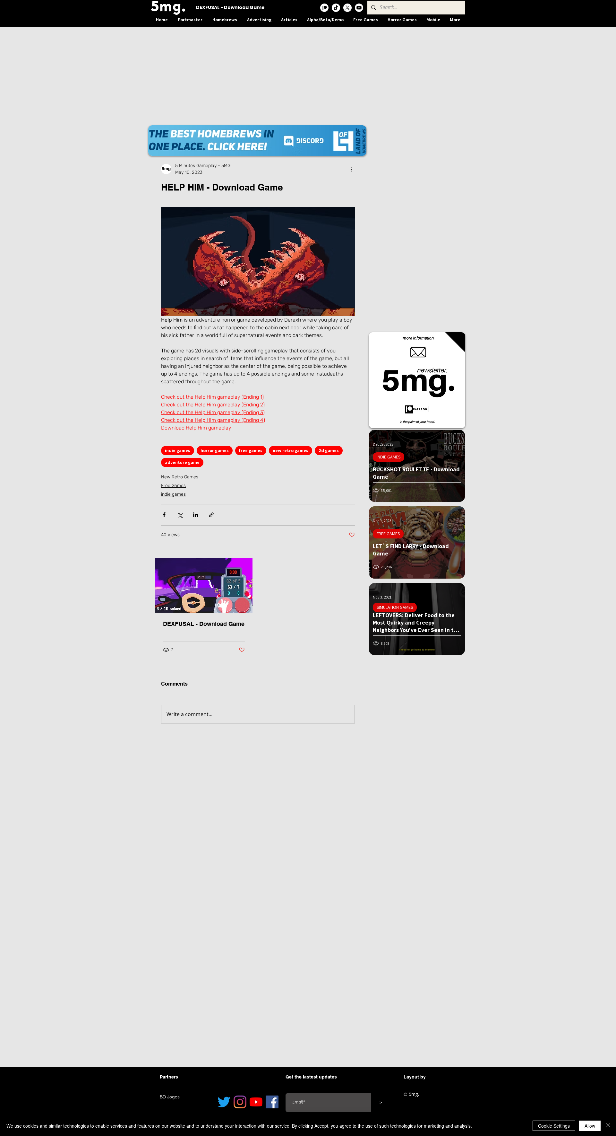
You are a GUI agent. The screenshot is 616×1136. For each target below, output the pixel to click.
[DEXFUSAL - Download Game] (203, 585)
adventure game (182, 462)
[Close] (608, 1126)
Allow (590, 1126)
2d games (329, 450)
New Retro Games (179, 477)
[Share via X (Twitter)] (180, 515)
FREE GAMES (388, 534)
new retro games (290, 450)
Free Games (173, 485)
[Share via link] (211, 515)
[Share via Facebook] (164, 515)
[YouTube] (256, 1102)
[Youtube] (359, 8)
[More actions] (351, 169)
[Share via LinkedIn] (196, 515)
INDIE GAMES (388, 457)
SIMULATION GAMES (395, 607)
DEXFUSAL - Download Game (203, 623)
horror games (215, 450)
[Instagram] (240, 1102)
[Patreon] (324, 8)
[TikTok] (336, 8)
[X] (347, 8)
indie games (177, 450)
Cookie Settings (554, 1126)
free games (250, 450)
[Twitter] (224, 1102)
